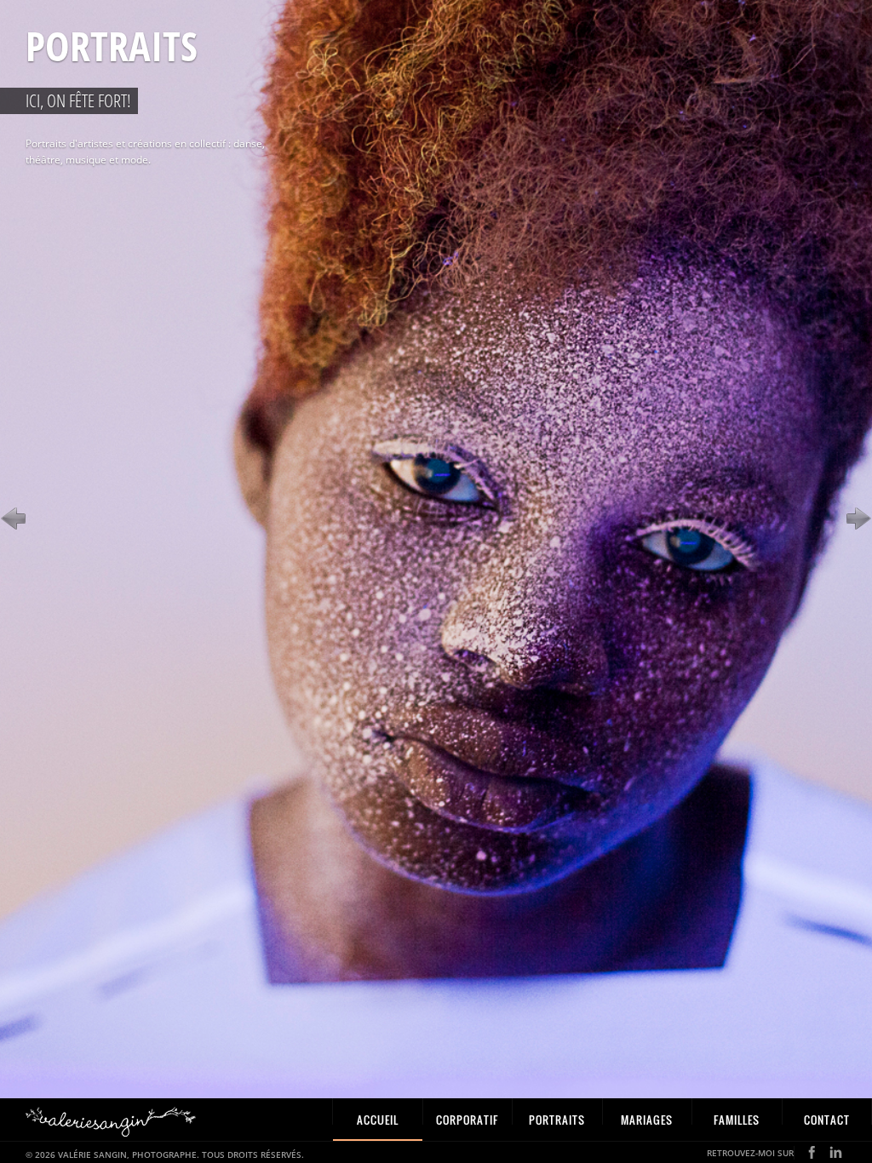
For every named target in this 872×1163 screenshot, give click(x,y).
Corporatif (467, 1119)
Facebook (812, 1152)
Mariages (647, 1119)
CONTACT (827, 1119)
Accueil (378, 1119)
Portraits (557, 1119)
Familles (737, 1119)
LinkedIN (835, 1152)
